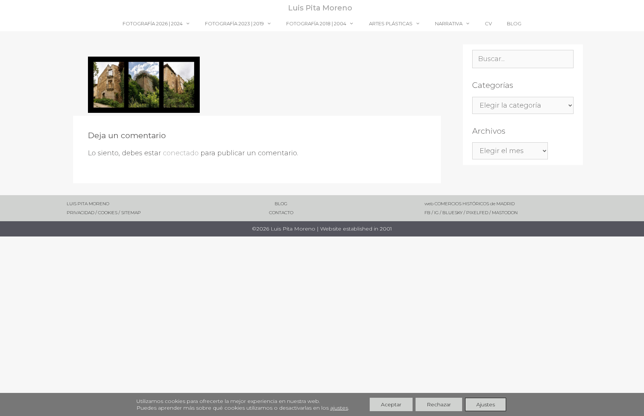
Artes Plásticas (391, 23)
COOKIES (108, 212)
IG (437, 212)
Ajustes (485, 404)
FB (428, 212)
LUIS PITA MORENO (88, 203)
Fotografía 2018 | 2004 (316, 23)
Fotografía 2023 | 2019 (234, 23)
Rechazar (439, 404)
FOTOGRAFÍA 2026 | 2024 (153, 23)
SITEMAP (131, 212)
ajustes (339, 407)
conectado (181, 153)
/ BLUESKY (451, 212)
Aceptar (391, 404)
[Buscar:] (523, 59)
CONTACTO (269, 212)
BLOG (266, 203)
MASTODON (505, 212)
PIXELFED (477, 212)
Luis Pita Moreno (320, 7)
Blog (514, 23)
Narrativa (449, 23)
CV (488, 23)
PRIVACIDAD (80, 212)
